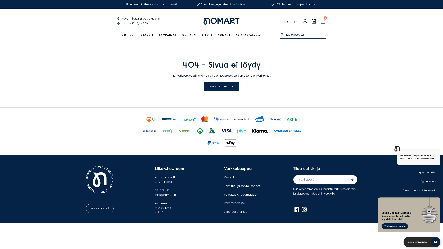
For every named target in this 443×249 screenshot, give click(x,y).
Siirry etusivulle (221, 86)
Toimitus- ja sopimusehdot (242, 186)
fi (288, 22)
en (295, 22)
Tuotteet (127, 35)
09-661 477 (162, 190)
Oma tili (229, 177)
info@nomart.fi (165, 195)
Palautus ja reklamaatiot (240, 195)
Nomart (224, 35)
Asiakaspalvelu (248, 35)
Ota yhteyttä (99, 208)
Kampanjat (168, 35)
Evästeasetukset (235, 212)
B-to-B (206, 35)
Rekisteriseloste (234, 203)
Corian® (189, 35)
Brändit (147, 35)
